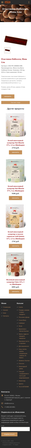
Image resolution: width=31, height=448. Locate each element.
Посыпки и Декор (24, 317)
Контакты (6, 316)
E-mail (2, 425)
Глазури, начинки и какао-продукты (24, 312)
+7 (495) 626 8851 (9, 407)
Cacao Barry (22, 320)
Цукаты (21, 383)
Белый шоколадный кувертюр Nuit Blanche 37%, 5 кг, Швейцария (15, 188)
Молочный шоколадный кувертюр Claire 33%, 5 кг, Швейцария (15, 282)
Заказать (15, 152)
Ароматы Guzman (24, 360)
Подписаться (9, 434)
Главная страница (11, 15)
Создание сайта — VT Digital (10, 444)
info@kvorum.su (9, 403)
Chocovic (21, 363)
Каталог (21, 15)
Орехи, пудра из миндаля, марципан (24, 336)
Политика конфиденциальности (11, 442)
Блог (4, 313)
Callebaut (21, 323)
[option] (15, 41)
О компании (6, 307)
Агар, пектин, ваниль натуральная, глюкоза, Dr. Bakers (23, 353)
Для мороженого (24, 346)
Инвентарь (22, 381)
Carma (21, 307)
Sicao (20, 326)
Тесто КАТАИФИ (24, 386)
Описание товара (15, 102)
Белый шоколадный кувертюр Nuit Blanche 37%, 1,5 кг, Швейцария (15, 143)
